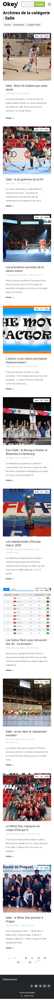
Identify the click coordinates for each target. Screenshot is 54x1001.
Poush (32, 993)
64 (30, 962)
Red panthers (29, 549)
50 (26, 958)
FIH (7, 739)
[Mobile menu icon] (49, 4)
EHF (7, 458)
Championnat (11, 275)
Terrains (19, 366)
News (8, 94)
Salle (13, 94)
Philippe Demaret (10, 979)
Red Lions (19, 549)
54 (18, 962)
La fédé (12, 739)
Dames (9, 834)
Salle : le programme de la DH (24, 179)
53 (45, 958)
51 (32, 958)
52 (38, 958)
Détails (8, 118)
